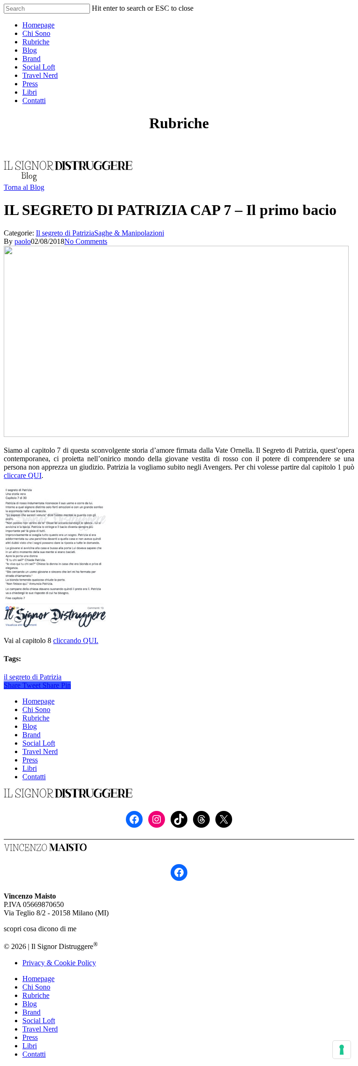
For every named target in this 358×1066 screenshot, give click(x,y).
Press (30, 760)
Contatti (34, 777)
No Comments (85, 241)
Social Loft (38, 743)
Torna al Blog (24, 187)
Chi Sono (36, 709)
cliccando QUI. (75, 640)
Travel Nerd (40, 751)
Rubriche (35, 718)
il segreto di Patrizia (33, 677)
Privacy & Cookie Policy (59, 963)
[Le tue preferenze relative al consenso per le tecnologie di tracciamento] (342, 1050)
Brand (31, 735)
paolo (22, 241)
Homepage (38, 701)
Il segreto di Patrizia (65, 233)
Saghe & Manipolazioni (129, 233)
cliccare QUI (22, 475)
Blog (29, 726)
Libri (29, 768)
